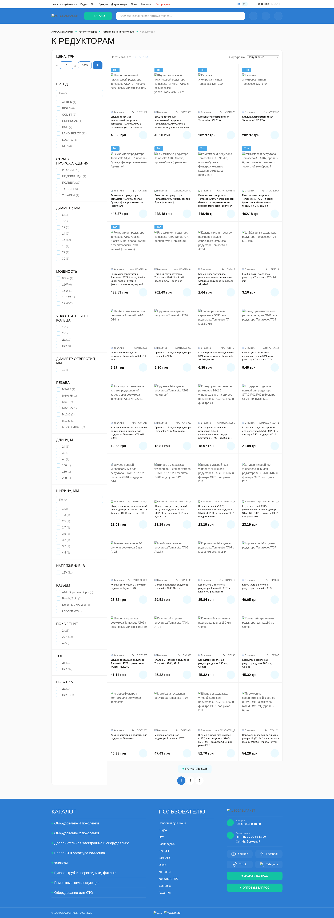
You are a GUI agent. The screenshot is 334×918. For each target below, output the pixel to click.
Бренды (103, 4)
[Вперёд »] (208, 780)
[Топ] (129, 91)
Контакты (146, 4)
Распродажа (163, 4)
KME (65, 127)
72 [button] (139, 57)
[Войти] (253, 16)
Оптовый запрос (256, 887)
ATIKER (67, 102)
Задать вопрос (256, 875)
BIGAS (66, 108)
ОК (98, 65)
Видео (84, 4)
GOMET (67, 114)
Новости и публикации (64, 4)
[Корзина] (278, 16)
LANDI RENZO (71, 133)
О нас (134, 4)
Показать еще (196, 768)
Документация (119, 4)
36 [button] (134, 57)
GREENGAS (70, 120)
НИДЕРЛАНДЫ (72, 176)
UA (238, 4)
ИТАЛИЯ (68, 170)
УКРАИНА (68, 195)
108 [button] (145, 57)
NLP (65, 146)
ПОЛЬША (68, 182)
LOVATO (67, 139)
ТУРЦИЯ (68, 188)
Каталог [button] (100, 15)
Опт (93, 4)
